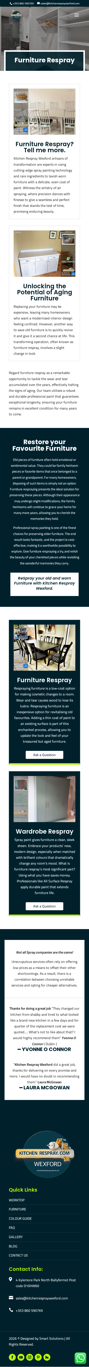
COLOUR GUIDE (20, 1218)
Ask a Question (44, 755)
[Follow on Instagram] (29, 1357)
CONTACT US (18, 1255)
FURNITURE (17, 1209)
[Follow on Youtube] (20, 1357)
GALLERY (16, 1237)
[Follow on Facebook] (12, 1357)
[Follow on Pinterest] (38, 1357)
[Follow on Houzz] (46, 1357)
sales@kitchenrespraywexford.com (42, 1298)
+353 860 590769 (23, 3)
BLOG (13, 1246)
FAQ (12, 1227)
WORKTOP (16, 1200)
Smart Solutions (51, 1338)
